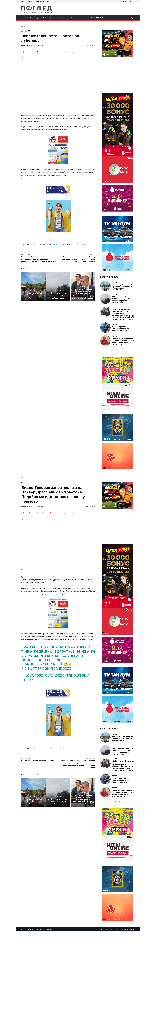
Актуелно (33, 290)
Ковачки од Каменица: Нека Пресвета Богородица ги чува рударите (33, 296)
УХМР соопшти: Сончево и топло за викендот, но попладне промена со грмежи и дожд (58, 296)
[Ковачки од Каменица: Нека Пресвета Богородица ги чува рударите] (33, 286)
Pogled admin (28, 45)
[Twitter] (128, 1)
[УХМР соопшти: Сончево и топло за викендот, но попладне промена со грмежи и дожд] (58, 286)
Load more (116, 350)
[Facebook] (123, 1)
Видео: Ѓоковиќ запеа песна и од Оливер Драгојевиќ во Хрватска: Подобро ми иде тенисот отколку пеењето (78, 259)
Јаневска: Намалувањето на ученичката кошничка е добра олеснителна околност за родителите (123, 341)
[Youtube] (133, 1)
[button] (132, 17)
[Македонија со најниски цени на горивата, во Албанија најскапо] (105, 327)
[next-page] (26, 304)
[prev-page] (22, 304)
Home (23, 26)
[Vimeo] (131, 1)
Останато (29, 26)
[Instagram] (125, 1)
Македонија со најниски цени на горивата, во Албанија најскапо (121, 329)
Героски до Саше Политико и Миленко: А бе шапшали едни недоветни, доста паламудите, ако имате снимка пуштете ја (38, 259)
